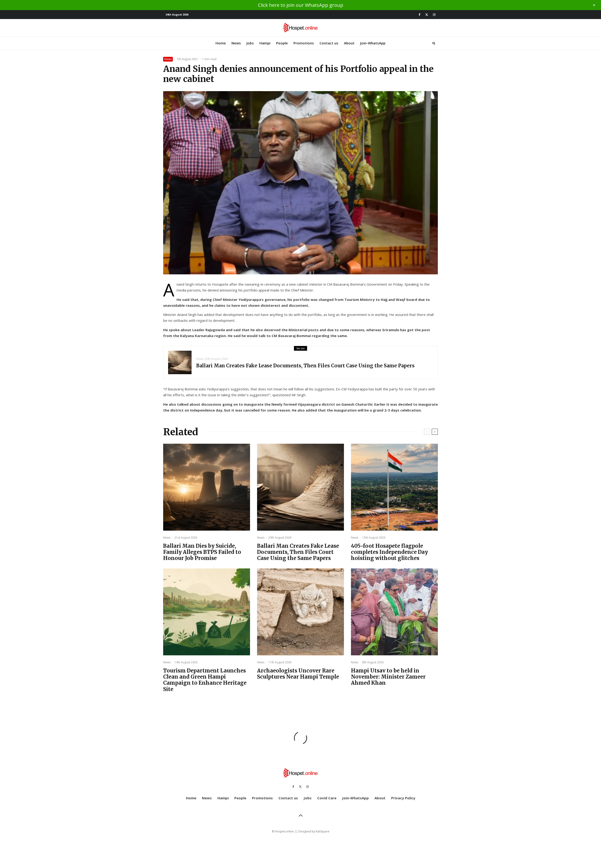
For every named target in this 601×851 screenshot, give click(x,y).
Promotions (303, 43)
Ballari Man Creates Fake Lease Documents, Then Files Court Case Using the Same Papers (305, 366)
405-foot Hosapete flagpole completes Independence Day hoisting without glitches (389, 552)
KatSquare (322, 831)
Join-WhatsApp (372, 43)
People (282, 43)
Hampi (264, 43)
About (349, 43)
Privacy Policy (403, 798)
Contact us (329, 43)
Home (221, 43)
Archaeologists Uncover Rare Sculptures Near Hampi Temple (298, 674)
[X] (427, 15)
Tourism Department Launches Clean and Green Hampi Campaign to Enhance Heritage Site (205, 680)
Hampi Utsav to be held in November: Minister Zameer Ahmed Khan (388, 677)
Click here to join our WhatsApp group (300, 5)
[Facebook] (419, 15)
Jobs (250, 43)
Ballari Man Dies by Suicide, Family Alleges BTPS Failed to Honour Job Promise (202, 552)
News (236, 43)
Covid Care (326, 798)
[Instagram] (434, 15)
